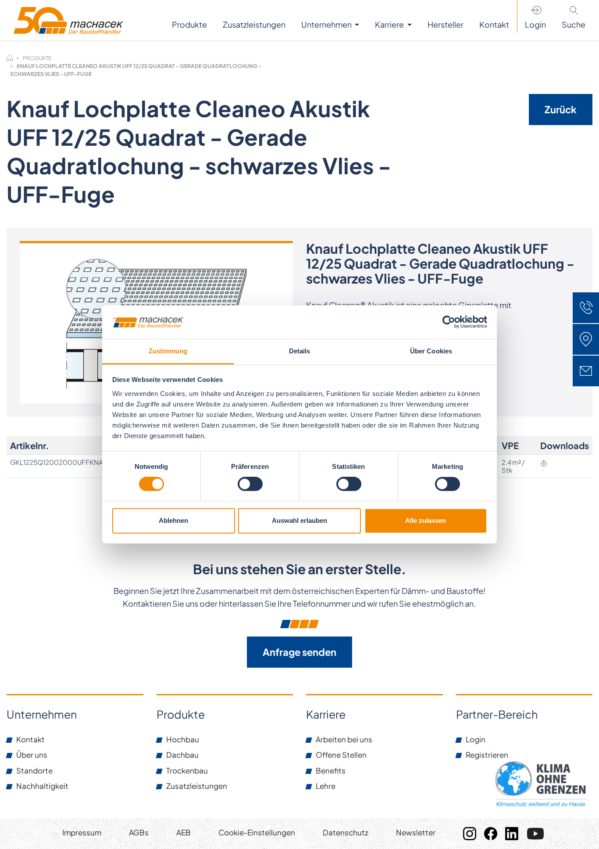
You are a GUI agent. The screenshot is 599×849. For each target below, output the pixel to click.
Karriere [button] (390, 24)
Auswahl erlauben (299, 520)
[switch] (250, 484)
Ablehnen (173, 520)
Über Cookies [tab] (431, 351)
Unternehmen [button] (327, 24)
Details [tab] (299, 351)
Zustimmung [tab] (168, 351)
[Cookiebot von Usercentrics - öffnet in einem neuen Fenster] (448, 322)
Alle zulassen (425, 520)
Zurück (561, 109)
